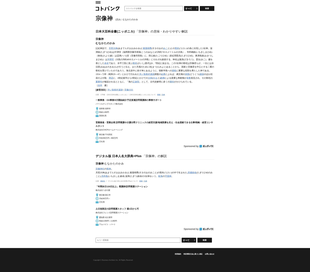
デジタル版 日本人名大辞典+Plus (119, 156)
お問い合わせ (209, 254)
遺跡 (202, 74)
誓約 (177, 48)
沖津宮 (110, 59)
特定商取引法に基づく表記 (193, 254)
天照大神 (113, 48)
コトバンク (108, 8)
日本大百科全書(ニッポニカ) (115, 31)
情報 (158, 95)
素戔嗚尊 (147, 48)
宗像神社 (100, 169)
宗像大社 (128, 90)
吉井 (100, 85)
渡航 (174, 70)
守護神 (168, 176)
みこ (165, 48)
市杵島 (104, 176)
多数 (188, 78)
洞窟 (187, 74)
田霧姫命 (192, 172)
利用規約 (178, 254)
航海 (160, 176)
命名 (106, 63)
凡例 (163, 95)
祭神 (109, 169)
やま (155, 78)
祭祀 (135, 63)
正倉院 (136, 82)
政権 (162, 78)
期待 (172, 82)
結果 (163, 74)
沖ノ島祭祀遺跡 (147, 74)
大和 (150, 78)
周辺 (111, 78)
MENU (98, 2)
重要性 (99, 82)
